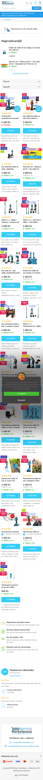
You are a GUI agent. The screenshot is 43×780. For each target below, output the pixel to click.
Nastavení (21, 400)
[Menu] (40, 3)
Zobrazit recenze (15, 676)
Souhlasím (22, 394)
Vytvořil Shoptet (23, 775)
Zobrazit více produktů (21, 73)
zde (27, 389)
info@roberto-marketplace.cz (23, 742)
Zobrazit (11, 131)
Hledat (36, 8)
